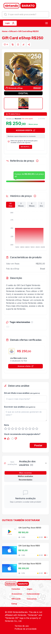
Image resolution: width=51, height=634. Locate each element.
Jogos (29, 589)
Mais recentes (25, 473)
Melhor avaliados (25, 476)
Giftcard (12, 31)
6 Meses (32, 204)
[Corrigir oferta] (23, 44)
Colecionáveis (33, 594)
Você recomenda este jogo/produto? (22, 434)
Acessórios (17, 594)
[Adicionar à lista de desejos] (12, 44)
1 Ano (41, 204)
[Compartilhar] (29, 44)
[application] (25, 230)
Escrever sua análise (14, 407)
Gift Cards (16, 599)
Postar (38, 445)
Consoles (16, 589)
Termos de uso (22, 626)
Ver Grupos (25, 146)
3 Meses (21, 204)
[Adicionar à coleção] (18, 44)
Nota (6, 425)
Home (4, 31)
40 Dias (10, 204)
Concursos (32, 599)
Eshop (14, 604)
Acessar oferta (24, 366)
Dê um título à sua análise (16, 393)
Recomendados (25, 480)
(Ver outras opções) (27, 118)
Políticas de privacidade (26, 629)
